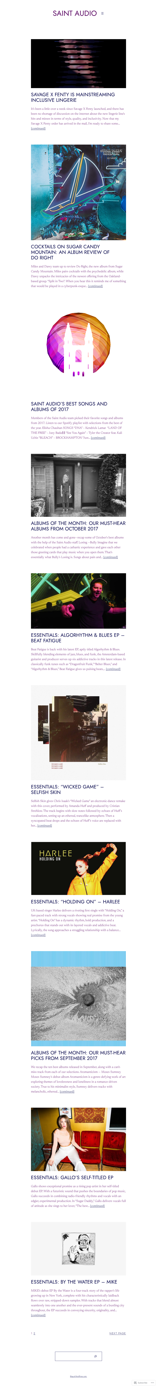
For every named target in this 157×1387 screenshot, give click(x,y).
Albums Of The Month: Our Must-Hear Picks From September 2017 (78, 1055)
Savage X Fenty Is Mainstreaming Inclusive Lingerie (73, 97)
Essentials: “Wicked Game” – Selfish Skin (67, 789)
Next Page (117, 1333)
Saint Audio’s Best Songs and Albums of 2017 (69, 406)
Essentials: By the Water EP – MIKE (74, 1282)
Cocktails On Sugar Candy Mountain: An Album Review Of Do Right (70, 252)
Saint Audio (75, 13)
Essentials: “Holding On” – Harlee (75, 901)
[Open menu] (102, 13)
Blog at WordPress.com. (78, 1376)
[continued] (38, 128)
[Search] (95, 1356)
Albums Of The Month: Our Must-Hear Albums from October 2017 (78, 526)
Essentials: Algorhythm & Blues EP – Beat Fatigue (78, 637)
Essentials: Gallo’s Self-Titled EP (72, 1177)
